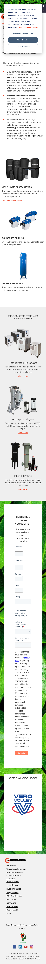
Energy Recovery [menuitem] (12, 899)
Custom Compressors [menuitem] (14, 875)
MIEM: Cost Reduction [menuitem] (14, 896)
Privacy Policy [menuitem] (34, 925)
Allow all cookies (23, 40)
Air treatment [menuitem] (11, 878)
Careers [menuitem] (9, 913)
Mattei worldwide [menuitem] (12, 910)
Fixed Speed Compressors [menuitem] (15, 872)
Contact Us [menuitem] (22, 928)
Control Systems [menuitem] (12, 885)
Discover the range (11, 200)
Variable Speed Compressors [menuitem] (16, 869)
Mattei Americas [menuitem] (12, 907)
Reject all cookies (23, 46)
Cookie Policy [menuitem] (22, 925)
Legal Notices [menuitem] (11, 925)
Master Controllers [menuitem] (13, 882)
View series (23, 376)
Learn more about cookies (28, 27)
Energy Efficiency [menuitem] (13, 893)
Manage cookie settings (23, 33)
